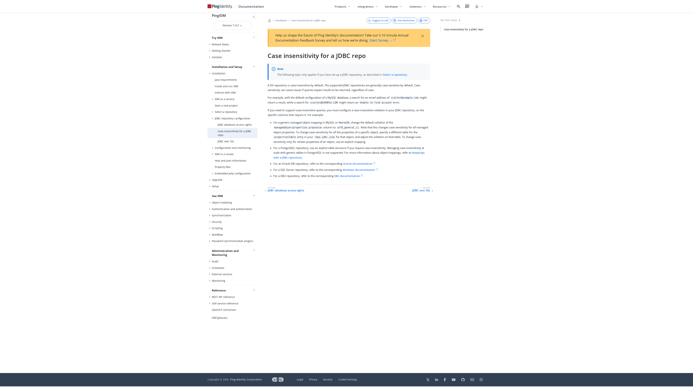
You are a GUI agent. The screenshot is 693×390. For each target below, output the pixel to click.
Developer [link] (393, 6)
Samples (217, 57)
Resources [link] (442, 6)
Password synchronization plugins (232, 241)
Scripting (217, 228)
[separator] (257, 193)
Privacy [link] (313, 379)
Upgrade (217, 179)
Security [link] (327, 379)
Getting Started (221, 50)
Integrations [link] (368, 6)
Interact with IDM (225, 92)
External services (222, 274)
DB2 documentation (347, 176)
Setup (215, 186)
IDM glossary (219, 317)
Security (217, 222)
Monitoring (218, 280)
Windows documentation (359, 170)
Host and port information (230, 160)
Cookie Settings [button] (347, 379)
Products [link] (342, 6)
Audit (215, 261)
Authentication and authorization (232, 209)
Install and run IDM (226, 86)
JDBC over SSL (226, 141)
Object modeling (222, 202)
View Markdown (406, 20)
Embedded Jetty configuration (233, 173)
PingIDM (219, 15)
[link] (220, 6)
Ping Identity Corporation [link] (246, 379)
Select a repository (226, 112)
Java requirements (226, 79)
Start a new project (226, 105)
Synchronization (221, 215)
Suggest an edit (380, 20)
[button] (478, 6)
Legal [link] (300, 379)
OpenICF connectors (224, 309)
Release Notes (220, 44)
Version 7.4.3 (231, 25)
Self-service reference (225, 303)
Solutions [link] (417, 6)
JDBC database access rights (235, 124)
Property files (223, 167)
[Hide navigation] (254, 16)
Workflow (217, 234)
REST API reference (223, 297)
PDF (426, 20)
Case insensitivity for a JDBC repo (234, 133)
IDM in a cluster (224, 154)
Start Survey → (380, 40)
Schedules (218, 268)
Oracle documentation (357, 163)
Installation (218, 73)
